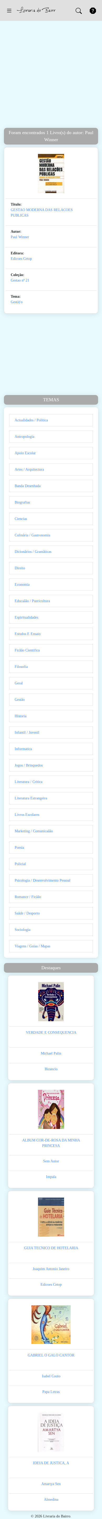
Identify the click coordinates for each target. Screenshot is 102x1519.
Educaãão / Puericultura (32, 601)
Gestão (20, 700)
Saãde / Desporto (27, 913)
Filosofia (21, 667)
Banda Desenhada (28, 486)
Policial (20, 864)
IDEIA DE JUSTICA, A (51, 1463)
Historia (20, 716)
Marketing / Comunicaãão (34, 831)
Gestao (16, 280)
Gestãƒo (16, 302)
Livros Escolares (27, 815)
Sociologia (22, 930)
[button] (9, 10)
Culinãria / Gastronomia (32, 535)
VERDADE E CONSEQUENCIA (51, 1032)
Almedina (51, 1500)
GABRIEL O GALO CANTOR (51, 1355)
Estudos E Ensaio (28, 634)
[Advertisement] (51, 74)
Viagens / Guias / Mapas (32, 946)
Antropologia (24, 437)
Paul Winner (20, 237)
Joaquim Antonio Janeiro (51, 1269)
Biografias (22, 502)
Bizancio (51, 1069)
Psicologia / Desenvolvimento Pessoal (42, 880)
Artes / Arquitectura (29, 469)
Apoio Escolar (25, 453)
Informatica (23, 749)
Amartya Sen (51, 1484)
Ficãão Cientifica (27, 650)
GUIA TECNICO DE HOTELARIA (51, 1248)
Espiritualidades (26, 617)
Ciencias (21, 519)
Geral (19, 683)
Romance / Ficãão (28, 897)
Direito (20, 568)
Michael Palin (51, 1053)
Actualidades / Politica (31, 420)
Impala (51, 1177)
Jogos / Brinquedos (29, 765)
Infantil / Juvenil (27, 732)
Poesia (19, 848)
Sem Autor (51, 1161)
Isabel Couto (51, 1376)
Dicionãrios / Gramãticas (33, 552)
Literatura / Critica (28, 782)
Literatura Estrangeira (31, 798)
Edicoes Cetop (21, 259)
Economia (22, 585)
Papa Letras (51, 1392)
